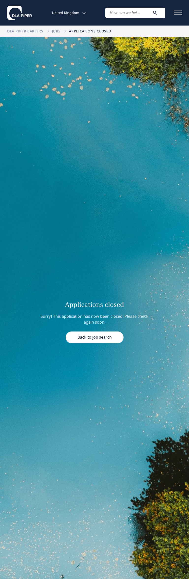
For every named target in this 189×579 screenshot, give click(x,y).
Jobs (57, 31)
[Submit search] (155, 13)
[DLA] (19, 13)
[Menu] (177, 12)
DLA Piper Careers (26, 31)
